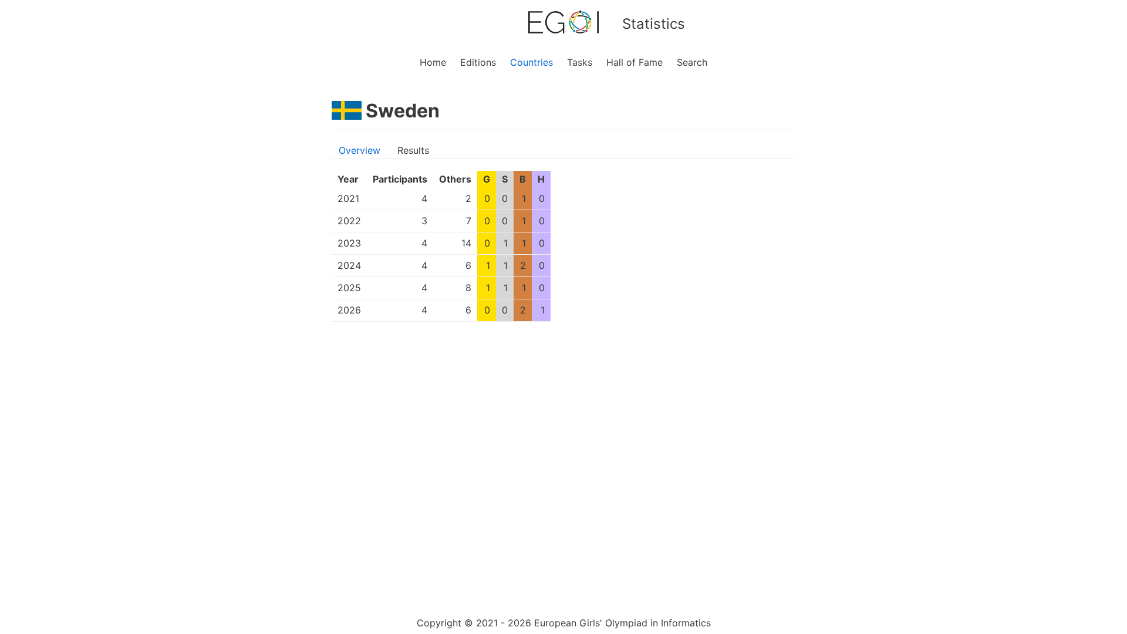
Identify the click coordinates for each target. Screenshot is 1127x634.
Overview (359, 150)
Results (413, 150)
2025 (349, 288)
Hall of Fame (634, 62)
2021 (348, 198)
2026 (349, 310)
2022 (349, 221)
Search (692, 62)
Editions (478, 62)
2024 (349, 265)
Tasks (579, 62)
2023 (349, 243)
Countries (531, 62)
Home (433, 62)
